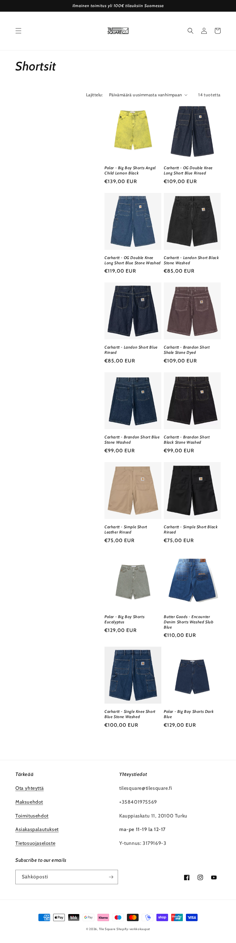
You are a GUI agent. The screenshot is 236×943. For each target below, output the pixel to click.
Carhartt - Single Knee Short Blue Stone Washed (129, 714)
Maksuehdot (29, 802)
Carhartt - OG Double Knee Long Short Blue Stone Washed (132, 260)
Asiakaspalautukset (37, 829)
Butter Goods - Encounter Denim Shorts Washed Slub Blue (188, 621)
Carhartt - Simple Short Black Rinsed (191, 529)
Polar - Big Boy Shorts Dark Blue (189, 714)
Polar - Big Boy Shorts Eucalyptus (124, 619)
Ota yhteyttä (29, 788)
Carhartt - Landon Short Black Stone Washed (191, 260)
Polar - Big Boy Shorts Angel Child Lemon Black (130, 170)
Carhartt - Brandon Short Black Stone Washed (187, 439)
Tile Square (107, 929)
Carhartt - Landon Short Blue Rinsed (131, 350)
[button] (18, 31)
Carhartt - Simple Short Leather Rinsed (125, 529)
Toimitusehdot (32, 816)
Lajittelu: (94, 95)
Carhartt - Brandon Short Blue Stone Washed (131, 439)
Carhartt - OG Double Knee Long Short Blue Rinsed (188, 170)
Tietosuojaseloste (35, 843)
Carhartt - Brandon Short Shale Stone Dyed (187, 350)
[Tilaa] (111, 877)
